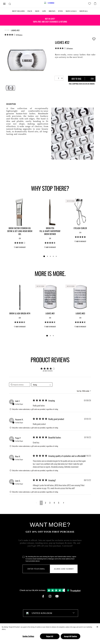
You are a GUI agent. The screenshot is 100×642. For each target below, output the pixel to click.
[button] (36, 503)
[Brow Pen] (50, 212)
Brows (52, 11)
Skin (37, 11)
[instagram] (50, 596)
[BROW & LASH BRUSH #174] (20, 297)
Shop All (83, 11)
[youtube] (57, 596)
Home (7, 30)
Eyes (60, 11)
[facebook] (43, 596)
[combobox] (59, 78)
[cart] (95, 3)
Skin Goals (71, 11)
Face (30, 11)
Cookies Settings (28, 636)
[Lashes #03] (80, 297)
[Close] (97, 627)
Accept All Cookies (70, 636)
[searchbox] (19, 384)
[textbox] (50, 613)
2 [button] (45, 502)
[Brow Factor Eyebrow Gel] (20, 212)
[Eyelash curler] (80, 212)
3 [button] (49, 502)
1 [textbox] (58, 78)
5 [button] (58, 502)
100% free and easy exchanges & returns (50, 20)
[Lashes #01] (50, 297)
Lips (44, 11)
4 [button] (54, 502)
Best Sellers (18, 11)
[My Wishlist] (90, 4)
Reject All (49, 636)
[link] (13, 35)
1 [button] (41, 502)
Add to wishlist (93, 39)
